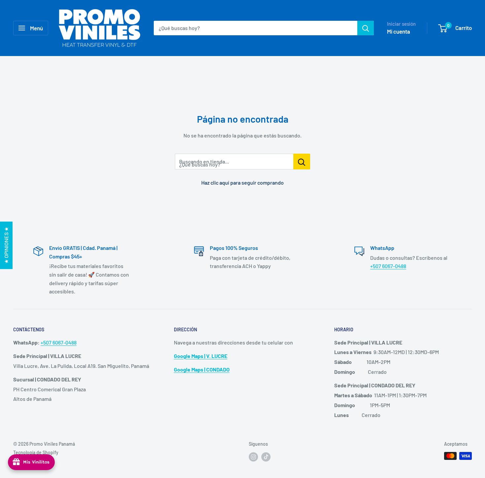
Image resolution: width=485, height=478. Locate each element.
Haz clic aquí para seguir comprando (242, 182)
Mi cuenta (398, 31)
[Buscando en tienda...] (301, 161)
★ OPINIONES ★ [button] (6, 245)
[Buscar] (365, 28)
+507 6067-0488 (388, 266)
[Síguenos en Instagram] (253, 456)
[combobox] (255, 28)
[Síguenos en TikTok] (266, 456)
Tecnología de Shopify (35, 452)
